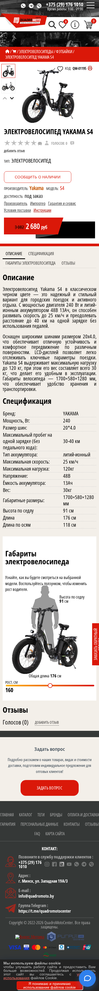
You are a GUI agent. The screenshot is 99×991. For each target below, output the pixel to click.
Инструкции (42, 210)
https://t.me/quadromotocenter (44, 911)
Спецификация (41, 253)
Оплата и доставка (83, 815)
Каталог (25, 815)
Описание (14, 253)
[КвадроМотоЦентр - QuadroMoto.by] (24, 20)
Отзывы (68, 263)
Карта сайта (55, 834)
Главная (7, 815)
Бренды (56, 815)
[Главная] (7, 51)
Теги (41, 815)
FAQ (37, 834)
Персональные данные (39, 824)
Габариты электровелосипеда (30, 263)
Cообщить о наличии (37, 177)
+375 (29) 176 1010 (64, 4)
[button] (12, 98)
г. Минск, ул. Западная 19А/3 (43, 881)
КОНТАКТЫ (72, 824)
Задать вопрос (49, 788)
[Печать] (90, 68)
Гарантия (7, 824)
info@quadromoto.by (36, 896)
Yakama (37, 188)
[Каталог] (14, 51)
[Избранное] (62, 25)
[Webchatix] (87, 978)
